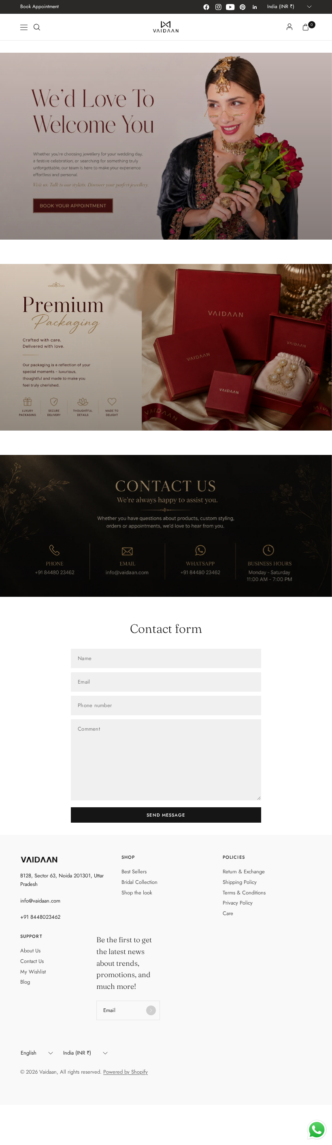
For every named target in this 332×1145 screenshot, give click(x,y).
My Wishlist (33, 972)
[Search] (36, 27)
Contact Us (32, 961)
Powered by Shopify (125, 1072)
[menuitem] (39, 7)
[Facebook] (206, 7)
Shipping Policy (240, 882)
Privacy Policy (238, 903)
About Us (30, 950)
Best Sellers (134, 871)
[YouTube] (230, 7)
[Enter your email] (151, 1010)
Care (228, 913)
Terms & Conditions (244, 892)
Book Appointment (39, 6)
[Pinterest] (242, 7)
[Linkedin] (255, 7)
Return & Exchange (244, 871)
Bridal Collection (139, 882)
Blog (25, 982)
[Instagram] (218, 7)
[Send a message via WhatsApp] (317, 1130)
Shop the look (136, 892)
